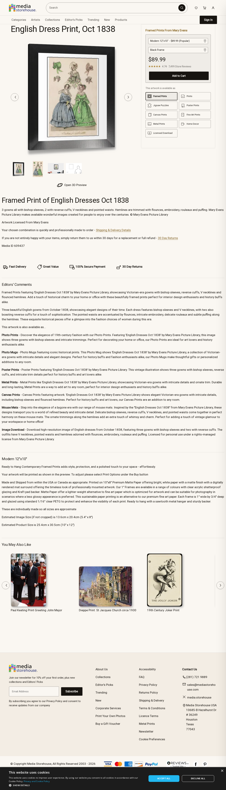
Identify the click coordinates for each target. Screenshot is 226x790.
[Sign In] (213, 8)
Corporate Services (108, 708)
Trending (93, 20)
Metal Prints (147, 723)
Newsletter (146, 731)
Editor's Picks (74, 20)
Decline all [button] (198, 778)
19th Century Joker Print (163, 610)
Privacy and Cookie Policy (37, 781)
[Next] (128, 97)
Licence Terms (148, 716)
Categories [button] (18, 20)
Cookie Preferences (152, 739)
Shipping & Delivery (151, 700)
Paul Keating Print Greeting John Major (36, 610)
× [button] (222, 771)
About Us (102, 669)
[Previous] (15, 97)
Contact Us (189, 669)
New (107, 20)
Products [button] (121, 20)
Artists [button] (35, 20)
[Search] (181, 7)
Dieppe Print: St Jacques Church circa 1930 (107, 610)
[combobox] (112, 8)
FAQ (141, 677)
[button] (76, 785)
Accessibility (147, 669)
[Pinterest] (205, 766)
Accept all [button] (164, 778)
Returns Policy (148, 692)
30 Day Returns (168, 238)
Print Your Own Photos (110, 716)
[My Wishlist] (196, 8)
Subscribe (72, 691)
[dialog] (113, 778)
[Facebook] (196, 766)
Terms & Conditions (152, 708)
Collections (52, 20)
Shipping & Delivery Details (113, 230)
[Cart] (205, 8)
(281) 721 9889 (196, 677)
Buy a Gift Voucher (108, 723)
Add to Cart (179, 75)
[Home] (25, 8)
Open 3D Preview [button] (75, 185)
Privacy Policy (148, 685)
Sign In (208, 20)
